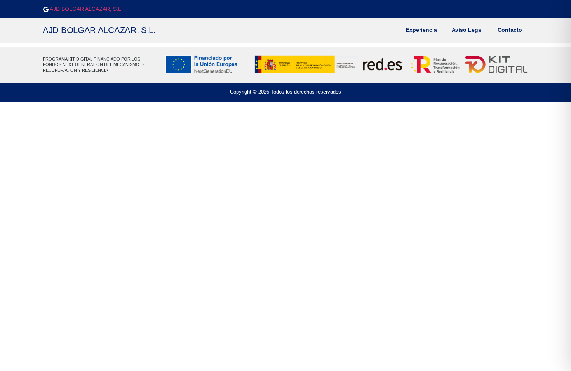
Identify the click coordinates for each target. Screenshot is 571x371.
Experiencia (421, 30)
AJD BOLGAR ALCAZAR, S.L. (86, 9)
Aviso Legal (467, 30)
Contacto (510, 30)
